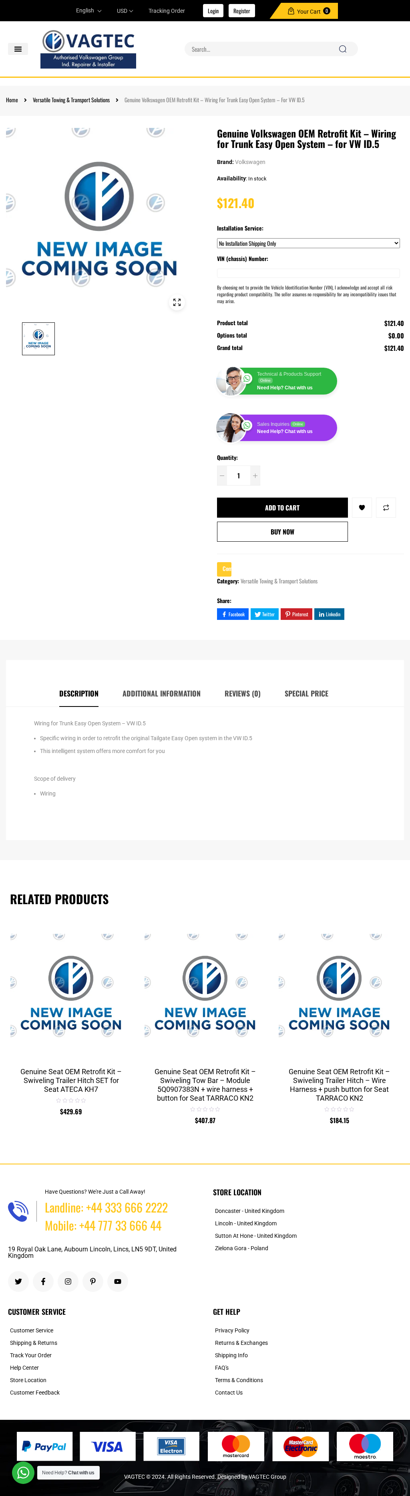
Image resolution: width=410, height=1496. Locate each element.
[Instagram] (68, 1281)
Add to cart (282, 507)
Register (241, 10)
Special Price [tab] (306, 693)
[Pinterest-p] (92, 1281)
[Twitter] (18, 1281)
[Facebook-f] (43, 1281)
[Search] (343, 49)
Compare (119, 970)
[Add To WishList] (362, 508)
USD (122, 11)
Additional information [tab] (162, 693)
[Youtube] (117, 1281)
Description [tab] (78, 693)
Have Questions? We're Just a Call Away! (95, 1191)
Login (213, 10)
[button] (18, 49)
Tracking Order (167, 11)
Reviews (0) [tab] (243, 693)
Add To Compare (386, 508)
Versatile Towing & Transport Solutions (71, 99)
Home (12, 99)
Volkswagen (250, 162)
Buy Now (282, 531)
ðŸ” (177, 302)
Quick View (119, 988)
